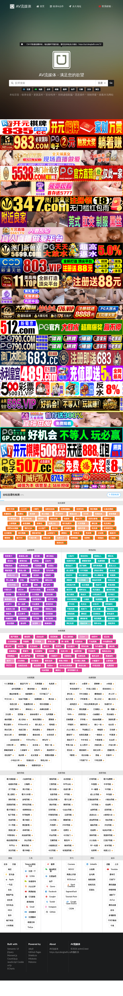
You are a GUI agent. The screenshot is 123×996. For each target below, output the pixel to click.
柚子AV (19, 538)
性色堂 (112, 570)
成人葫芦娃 (25, 656)
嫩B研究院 (110, 590)
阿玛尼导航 (27, 805)
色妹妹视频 (96, 719)
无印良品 (9, 905)
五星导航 (68, 815)
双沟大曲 (84, 646)
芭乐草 (88, 533)
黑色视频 (82, 709)
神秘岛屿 (8, 566)
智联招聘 (91, 879)
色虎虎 (51, 684)
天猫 (14, 864)
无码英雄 (49, 614)
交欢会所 (40, 637)
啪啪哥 (48, 575)
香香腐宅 (108, 604)
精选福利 (82, 750)
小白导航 (53, 820)
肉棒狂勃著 (44, 709)
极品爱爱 (37, 665)
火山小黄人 (70, 730)
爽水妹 (51, 699)
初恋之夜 (13, 704)
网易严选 (9, 895)
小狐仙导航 (109, 799)
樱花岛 (110, 556)
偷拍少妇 (48, 580)
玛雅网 (26, 641)
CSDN (71, 909)
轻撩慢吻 (99, 599)
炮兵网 (21, 755)
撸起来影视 (13, 694)
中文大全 (8, 699)
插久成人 (38, 724)
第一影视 (65, 641)
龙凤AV (37, 750)
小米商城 (9, 925)
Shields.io (32, 956)
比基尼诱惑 (108, 509)
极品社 (24, 609)
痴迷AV (113, 533)
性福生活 (30, 760)
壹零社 (23, 745)
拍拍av (50, 665)
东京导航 (12, 850)
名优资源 (67, 779)
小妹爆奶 (96, 714)
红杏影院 (8, 533)
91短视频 (92, 641)
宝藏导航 (53, 840)
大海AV (71, 556)
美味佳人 (29, 709)
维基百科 (31, 922)
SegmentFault (71, 892)
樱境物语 (98, 694)
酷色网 (27, 637)
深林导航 (93, 835)
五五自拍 (33, 646)
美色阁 (32, 514)
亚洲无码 (80, 509)
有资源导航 (67, 850)
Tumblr (52, 902)
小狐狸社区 (52, 845)
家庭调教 (111, 585)
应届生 (91, 890)
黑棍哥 (36, 609)
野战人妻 (22, 570)
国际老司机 (36, 533)
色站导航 (108, 820)
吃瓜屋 (94, 528)
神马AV (45, 740)
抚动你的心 (107, 689)
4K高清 (112, 735)
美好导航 (53, 805)
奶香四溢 (82, 714)
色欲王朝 (22, 730)
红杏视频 (81, 523)
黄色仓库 (48, 661)
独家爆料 (29, 694)
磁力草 (25, 585)
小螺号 (36, 509)
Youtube (114, 869)
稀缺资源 (8, 570)
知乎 (51, 881)
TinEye (30, 927)
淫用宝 (58, 646)
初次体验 (85, 755)
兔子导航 (11, 815)
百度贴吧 (52, 876)
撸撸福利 (48, 623)
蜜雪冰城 (23, 561)
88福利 (70, 724)
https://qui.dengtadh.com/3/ (58, 952)
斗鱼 (112, 925)
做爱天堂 (78, 651)
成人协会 (22, 719)
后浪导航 (108, 810)
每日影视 (49, 618)
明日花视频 (44, 704)
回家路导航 (11, 805)
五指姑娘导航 (93, 799)
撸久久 (46, 646)
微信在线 (36, 735)
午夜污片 (8, 590)
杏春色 (39, 523)
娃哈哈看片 (34, 714)
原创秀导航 (93, 820)
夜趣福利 (109, 656)
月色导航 (108, 825)
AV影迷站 (11, 835)
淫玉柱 (69, 750)
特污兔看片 (66, 523)
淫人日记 (98, 699)
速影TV (112, 895)
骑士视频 (45, 514)
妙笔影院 (67, 528)
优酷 (108, 864)
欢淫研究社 (108, 528)
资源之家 (12, 830)
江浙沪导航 (108, 840)
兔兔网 (112, 599)
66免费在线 (107, 641)
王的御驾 (38, 651)
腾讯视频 (112, 885)
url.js (9, 965)
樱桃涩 (84, 614)
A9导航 (67, 794)
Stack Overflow (71, 885)
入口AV (24, 509)
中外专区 (84, 740)
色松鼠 (8, 594)
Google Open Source (71, 903)
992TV (9, 665)
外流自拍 (35, 614)
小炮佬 (113, 538)
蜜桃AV (69, 735)
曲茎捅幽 (26, 523)
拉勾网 (91, 874)
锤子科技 (9, 920)
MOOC (71, 869)
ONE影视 (83, 699)
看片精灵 (26, 820)
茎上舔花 (11, 794)
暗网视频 (74, 538)
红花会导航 (52, 799)
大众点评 (32, 886)
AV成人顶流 (91, 689)
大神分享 (10, 745)
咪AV (9, 661)
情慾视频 (22, 599)
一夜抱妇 (100, 538)
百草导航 (52, 810)
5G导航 (108, 789)
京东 (5, 864)
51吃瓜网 (98, 760)
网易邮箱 (32, 892)
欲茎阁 (35, 623)
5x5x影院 (99, 646)
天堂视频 (38, 566)
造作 (10, 915)
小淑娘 (86, 599)
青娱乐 (83, 594)
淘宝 (10, 869)
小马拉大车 (15, 760)
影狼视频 (112, 514)
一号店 (9, 885)
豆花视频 (82, 580)
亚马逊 (11, 874)
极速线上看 (23, 556)
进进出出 (93, 815)
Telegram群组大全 (30, 865)
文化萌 (8, 714)
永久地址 (76, 6)
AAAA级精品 (72, 599)
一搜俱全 (98, 735)
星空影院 (34, 661)
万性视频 (70, 618)
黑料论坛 (82, 590)
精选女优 (73, 514)
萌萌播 (24, 575)
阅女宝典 (8, 730)
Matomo (32, 962)
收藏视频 (38, 699)
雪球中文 (107, 519)
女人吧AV (84, 745)
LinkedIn (93, 864)
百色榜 (112, 730)
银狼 (36, 585)
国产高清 (14, 637)
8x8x (70, 714)
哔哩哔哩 (112, 890)
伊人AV (111, 694)
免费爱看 (110, 665)
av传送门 (51, 533)
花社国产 (8, 755)
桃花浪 (44, 689)
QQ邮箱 (31, 897)
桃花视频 (97, 618)
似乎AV (51, 599)
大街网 (91, 869)
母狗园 (52, 724)
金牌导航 (94, 810)
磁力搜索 (70, 594)
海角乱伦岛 (106, 651)
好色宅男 (50, 590)
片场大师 (112, 745)
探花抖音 (49, 604)
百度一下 (32, 871)
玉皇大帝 (64, 651)
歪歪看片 (8, 556)
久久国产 (42, 528)
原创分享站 (98, 570)
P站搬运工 (86, 730)
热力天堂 (69, 699)
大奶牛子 (60, 538)
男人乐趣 (9, 580)
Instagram (52, 907)
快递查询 (32, 881)
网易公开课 (71, 874)
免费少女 (52, 523)
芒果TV (112, 879)
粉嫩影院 (9, 618)
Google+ (52, 897)
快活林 (36, 575)
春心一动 (98, 724)
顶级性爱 (112, 719)
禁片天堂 (10, 509)
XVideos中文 (23, 724)
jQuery (10, 952)
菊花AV (67, 840)
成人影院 (70, 570)
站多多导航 (107, 830)
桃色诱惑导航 (12, 840)
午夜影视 (98, 740)
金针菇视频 (16, 689)
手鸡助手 (91, 651)
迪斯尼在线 (49, 509)
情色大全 (11, 575)
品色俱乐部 (14, 740)
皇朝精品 (10, 656)
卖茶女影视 (92, 519)
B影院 (72, 755)
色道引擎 (67, 789)
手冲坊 (71, 604)
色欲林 (66, 519)
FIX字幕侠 (112, 920)
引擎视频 (12, 519)
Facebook (52, 892)
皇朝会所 (36, 570)
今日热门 (67, 835)
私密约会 (78, 641)
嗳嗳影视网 (86, 561)
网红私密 (70, 623)
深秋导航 (12, 799)
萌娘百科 (83, 623)
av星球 (84, 684)
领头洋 (72, 684)
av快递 (109, 684)
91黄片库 (21, 594)
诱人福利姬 (68, 637)
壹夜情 (7, 538)
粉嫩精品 (12, 651)
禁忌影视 (26, 825)
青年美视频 (97, 566)
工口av (82, 637)
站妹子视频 (23, 699)
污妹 (113, 561)
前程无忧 (91, 885)
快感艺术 (108, 704)
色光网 (54, 830)
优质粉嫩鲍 (65, 509)
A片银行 (111, 594)
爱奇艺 (112, 874)
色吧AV (94, 637)
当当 (10, 890)
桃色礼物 (82, 665)
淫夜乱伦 (49, 609)
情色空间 (84, 556)
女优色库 (50, 735)
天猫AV (109, 755)
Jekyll (30, 949)
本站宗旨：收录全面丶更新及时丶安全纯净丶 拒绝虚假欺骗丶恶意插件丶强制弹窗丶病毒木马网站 (61, 95)
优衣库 (9, 900)
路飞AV (47, 585)
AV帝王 (76, 533)
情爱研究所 (36, 765)
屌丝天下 (70, 740)
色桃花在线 (22, 665)
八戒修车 (23, 750)
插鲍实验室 (8, 750)
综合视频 (10, 623)
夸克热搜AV (74, 689)
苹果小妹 (69, 745)
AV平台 (12, 845)
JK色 (22, 580)
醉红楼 (94, 523)
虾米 (112, 910)
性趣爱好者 (28, 704)
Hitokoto (32, 959)
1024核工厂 (44, 694)
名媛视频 (101, 561)
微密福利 (8, 599)
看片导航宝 (11, 810)
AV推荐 (53, 825)
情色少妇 (44, 760)
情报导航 (53, 779)
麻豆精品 (50, 556)
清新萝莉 (111, 623)
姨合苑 (112, 646)
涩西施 (20, 714)
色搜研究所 (70, 561)
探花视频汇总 (73, 670)
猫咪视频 (22, 735)
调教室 (69, 580)
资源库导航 (108, 835)
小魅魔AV (95, 661)
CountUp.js (12, 959)
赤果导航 (26, 830)
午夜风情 (70, 609)
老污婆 (37, 556)
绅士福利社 (83, 575)
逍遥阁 (112, 575)
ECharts (11, 969)
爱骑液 (51, 719)
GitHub (52, 912)
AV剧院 (94, 784)
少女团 (100, 533)
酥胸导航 (67, 820)
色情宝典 (81, 656)
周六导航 (26, 789)
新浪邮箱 (30, 902)
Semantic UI (13, 949)
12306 (32, 876)
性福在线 (98, 514)
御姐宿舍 (110, 609)
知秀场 (36, 561)
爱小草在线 (27, 519)
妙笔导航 (26, 799)
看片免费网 (108, 779)
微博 (52, 864)
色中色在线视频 (65, 665)
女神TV (8, 604)
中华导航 (107, 784)
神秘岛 (8, 614)
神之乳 (20, 646)
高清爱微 (21, 765)
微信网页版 (52, 870)
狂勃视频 (23, 618)
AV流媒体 (54, 949)
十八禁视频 (8, 684)
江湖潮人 (96, 709)
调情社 (64, 533)
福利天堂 (81, 528)
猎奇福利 (111, 618)
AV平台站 (67, 784)
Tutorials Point (71, 897)
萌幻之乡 (28, 528)
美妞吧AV (50, 750)
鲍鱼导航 (94, 825)
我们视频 (93, 509)
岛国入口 (107, 850)
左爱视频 (109, 661)
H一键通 (94, 789)
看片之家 (68, 799)
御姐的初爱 (96, 580)
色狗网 (51, 651)
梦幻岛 (69, 694)
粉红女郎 (96, 750)
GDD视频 (84, 570)
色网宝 (66, 830)
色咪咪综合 (27, 810)
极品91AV (24, 684)
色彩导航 (53, 794)
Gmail (31, 907)
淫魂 (97, 755)
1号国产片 (84, 760)
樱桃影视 (83, 618)
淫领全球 (50, 730)
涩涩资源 (53, 637)
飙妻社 (58, 670)
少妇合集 (49, 594)
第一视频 (111, 709)
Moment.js (12, 956)
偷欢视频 (8, 719)
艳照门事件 (14, 709)
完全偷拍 (110, 714)
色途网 (108, 805)
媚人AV (8, 646)
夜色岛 (10, 561)
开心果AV (59, 514)
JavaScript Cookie (15, 962)
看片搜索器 (11, 779)
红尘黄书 (21, 614)
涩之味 (106, 637)
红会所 (112, 740)
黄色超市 (110, 614)
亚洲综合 (96, 614)
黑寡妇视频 (49, 755)
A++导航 (12, 825)
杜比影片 (71, 646)
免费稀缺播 (23, 566)
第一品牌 (21, 604)
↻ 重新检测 (114, 495)
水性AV (96, 604)
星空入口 (112, 566)
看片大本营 (26, 794)
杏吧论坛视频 (12, 528)
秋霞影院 (7, 514)
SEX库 (85, 514)
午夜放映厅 (97, 594)
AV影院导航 (53, 815)
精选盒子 (69, 566)
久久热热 (93, 840)
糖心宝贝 (112, 699)
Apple (11, 879)
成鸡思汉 (73, 704)
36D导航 (94, 805)
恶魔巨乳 (111, 750)
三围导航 (52, 784)
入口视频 (35, 594)
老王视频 (21, 533)
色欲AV (98, 585)
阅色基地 (36, 730)
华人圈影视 (98, 575)
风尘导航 (28, 840)
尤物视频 (69, 719)
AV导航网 (26, 815)
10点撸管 (35, 604)
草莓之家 (51, 641)
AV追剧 (109, 794)
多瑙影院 (112, 915)
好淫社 (51, 566)
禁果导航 (67, 805)
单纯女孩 (111, 580)
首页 (42, 6)
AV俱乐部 (96, 665)
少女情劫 (21, 661)
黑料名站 (97, 623)
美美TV (84, 609)
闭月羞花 (96, 590)
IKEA (10, 910)
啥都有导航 (12, 784)
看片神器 (26, 850)
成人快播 (96, 609)
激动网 (23, 623)
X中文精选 (83, 694)
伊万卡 (21, 590)
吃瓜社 (83, 604)
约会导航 (53, 835)
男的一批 (48, 745)
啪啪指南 (71, 614)
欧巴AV (69, 590)
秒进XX (69, 575)
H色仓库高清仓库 (91, 704)
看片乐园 (53, 789)
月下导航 (12, 789)
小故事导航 (27, 779)
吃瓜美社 (107, 523)
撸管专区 (83, 724)
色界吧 (87, 538)
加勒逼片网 (70, 585)
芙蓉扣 (20, 514)
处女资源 (34, 755)
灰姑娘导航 (26, 835)
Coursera (71, 864)
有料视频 (40, 656)
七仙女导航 (67, 810)
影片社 (55, 528)
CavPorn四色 (35, 590)
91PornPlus (30, 740)
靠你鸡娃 (31, 689)
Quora (52, 886)
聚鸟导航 (25, 845)
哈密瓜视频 (83, 735)
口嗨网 (27, 784)
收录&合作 (58, 6)
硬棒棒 (97, 684)
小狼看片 (54, 656)
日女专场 (12, 585)
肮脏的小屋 (10, 609)
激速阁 (41, 519)
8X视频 (38, 641)
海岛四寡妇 (37, 719)
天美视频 (38, 684)
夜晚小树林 (63, 661)
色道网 (93, 830)
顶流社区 (60, 543)
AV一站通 (94, 845)
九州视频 (49, 714)
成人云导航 (94, 794)
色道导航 (12, 820)
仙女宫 (111, 724)
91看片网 (32, 538)
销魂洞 (100, 730)
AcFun (112, 900)
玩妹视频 (45, 670)
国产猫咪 (83, 566)
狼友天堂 (53, 519)
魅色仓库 (95, 656)
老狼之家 (46, 538)
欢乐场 (35, 745)
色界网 (94, 850)
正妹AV (48, 561)
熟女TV (79, 519)
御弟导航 (68, 845)
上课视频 (12, 523)
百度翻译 (32, 917)
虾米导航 (108, 845)
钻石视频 (85, 585)
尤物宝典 (98, 745)
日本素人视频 (79, 661)
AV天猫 (36, 618)
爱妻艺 (25, 651)
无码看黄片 (36, 599)
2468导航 (66, 825)
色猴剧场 (67, 656)
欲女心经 (8, 735)
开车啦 (83, 719)
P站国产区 (34, 580)
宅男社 (69, 709)
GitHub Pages (34, 952)
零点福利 (7, 724)
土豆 (116, 864)
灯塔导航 (93, 779)
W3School (71, 879)
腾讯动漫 (112, 905)
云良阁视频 (12, 641)
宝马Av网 (50, 570)
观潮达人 (97, 556)
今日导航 (52, 850)
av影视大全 (108, 815)
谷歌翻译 (32, 912)
